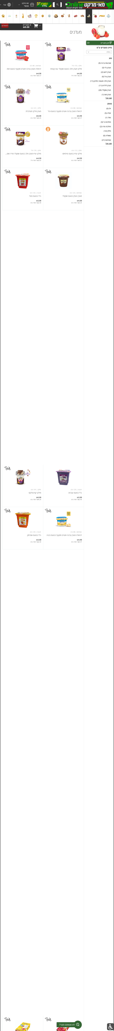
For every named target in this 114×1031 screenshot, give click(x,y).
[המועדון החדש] (44, 4)
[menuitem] (113, 16)
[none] (63, 62)
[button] (24, 4)
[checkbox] (99, 63)
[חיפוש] (57, 4)
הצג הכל (109, 98)
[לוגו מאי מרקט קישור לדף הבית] (89, 4)
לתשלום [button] (5, 25)
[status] (27, 25)
